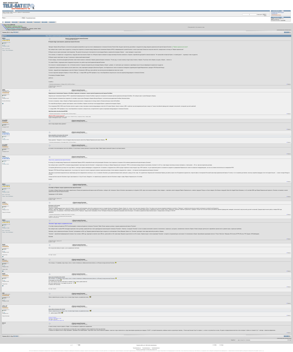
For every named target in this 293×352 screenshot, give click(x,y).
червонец (31, 28)
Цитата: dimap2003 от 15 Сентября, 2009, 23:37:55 (58, 135)
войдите (19, 12)
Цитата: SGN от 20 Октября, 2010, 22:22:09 (57, 309)
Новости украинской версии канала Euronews (19, 29)
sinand (3, 202)
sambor (35, 28)
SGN (3, 293)
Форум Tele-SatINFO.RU (9, 24)
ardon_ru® (4, 305)
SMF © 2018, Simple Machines (151, 345)
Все (12, 32)
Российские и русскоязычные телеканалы (16, 27)
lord (3, 259)
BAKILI (3, 38)
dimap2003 (4, 120)
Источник (51, 236)
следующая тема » (287, 29)
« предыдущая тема (280, 29)
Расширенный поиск (30, 17)
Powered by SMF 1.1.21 (141, 345)
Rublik (3, 244)
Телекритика (51, 194)
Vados (39, 28)
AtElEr (3, 89)
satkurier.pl (51, 212)
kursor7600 (283, 20)
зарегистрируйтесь (26, 12)
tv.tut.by (50, 179)
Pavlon (3, 131)
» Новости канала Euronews (78, 90)
